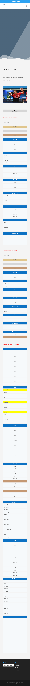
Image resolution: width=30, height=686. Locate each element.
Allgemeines (18, 665)
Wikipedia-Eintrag (7, 83)
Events (16, 667)
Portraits (17, 670)
